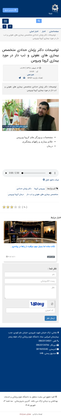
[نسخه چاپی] (24, 77)
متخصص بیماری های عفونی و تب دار (42, 194)
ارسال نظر (51, 318)
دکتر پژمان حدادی (24, 188)
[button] (10, 10)
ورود (50, 13)
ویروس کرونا (39, 188)
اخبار (44, 31)
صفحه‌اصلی (54, 31)
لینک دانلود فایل (52, 180)
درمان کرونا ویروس (16, 194)
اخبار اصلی (34, 31)
